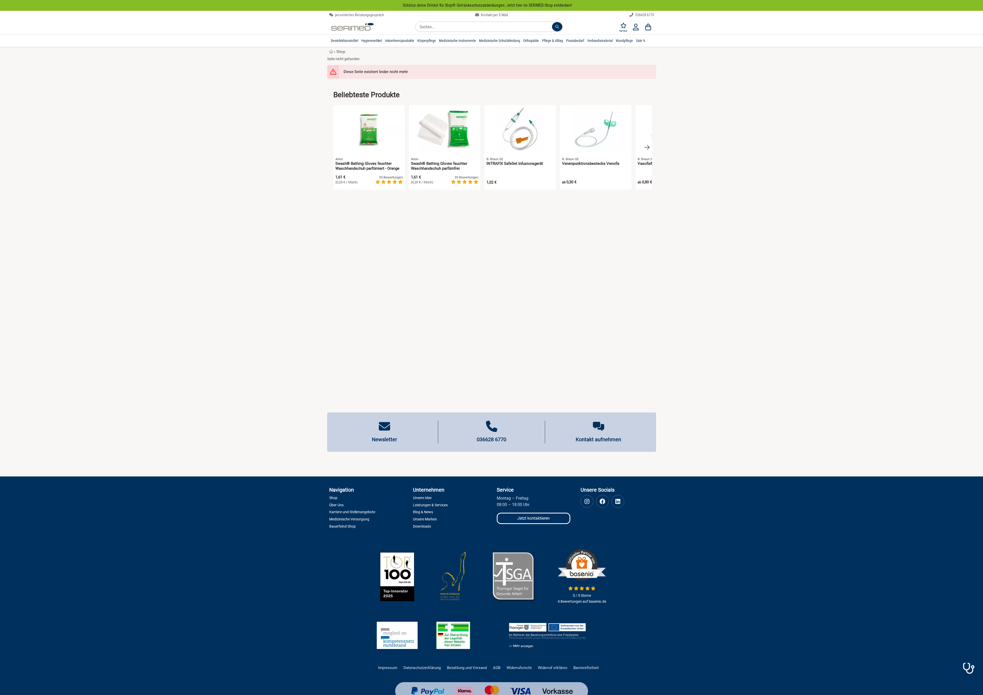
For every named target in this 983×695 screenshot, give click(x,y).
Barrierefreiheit (586, 668)
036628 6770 (644, 15)
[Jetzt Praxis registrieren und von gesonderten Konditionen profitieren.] (968, 668)
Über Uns (336, 505)
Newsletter (384, 439)
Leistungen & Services (430, 505)
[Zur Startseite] (352, 27)
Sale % (640, 41)
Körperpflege (426, 41)
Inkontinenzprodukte (399, 41)
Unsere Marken (425, 519)
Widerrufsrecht (519, 668)
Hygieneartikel (371, 41)
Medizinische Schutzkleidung (499, 41)
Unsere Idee (422, 498)
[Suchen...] (557, 26)
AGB (496, 668)
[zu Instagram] (587, 501)
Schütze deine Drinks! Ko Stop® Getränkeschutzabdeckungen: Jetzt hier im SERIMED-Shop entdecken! (487, 5)
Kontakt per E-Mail (494, 15)
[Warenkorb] (648, 26)
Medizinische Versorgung (349, 519)
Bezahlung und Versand (467, 668)
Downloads (422, 526)
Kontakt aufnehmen (598, 439)
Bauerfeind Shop (342, 526)
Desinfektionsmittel (344, 41)
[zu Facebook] (602, 501)
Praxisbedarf (575, 41)
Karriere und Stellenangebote (352, 512)
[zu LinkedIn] (617, 501)
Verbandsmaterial (600, 41)
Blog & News (423, 512)
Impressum (387, 668)
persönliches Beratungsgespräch (359, 15)
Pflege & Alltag (552, 41)
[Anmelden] (636, 26)
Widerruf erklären (552, 668)
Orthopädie (531, 41)
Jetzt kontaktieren (533, 518)
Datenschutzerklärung (422, 668)
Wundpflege (624, 41)
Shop (340, 51)
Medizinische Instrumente (457, 41)
